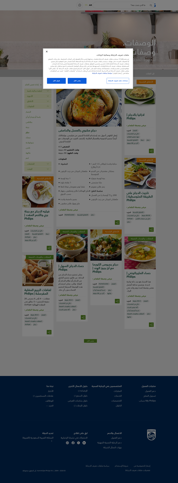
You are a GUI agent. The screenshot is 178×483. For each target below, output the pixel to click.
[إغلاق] (47, 52)
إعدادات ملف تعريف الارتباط (118, 80)
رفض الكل (77, 80)
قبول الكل (56, 80)
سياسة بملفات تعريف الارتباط (102, 73)
